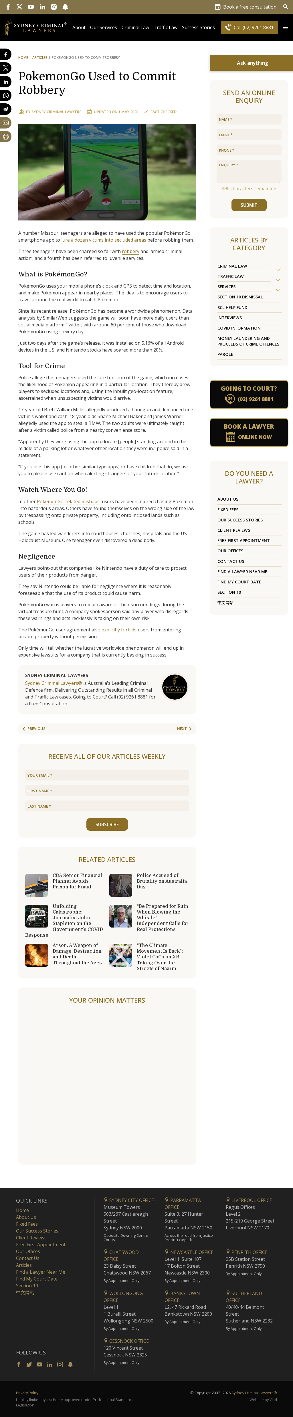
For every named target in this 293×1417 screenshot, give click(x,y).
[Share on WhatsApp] (5, 95)
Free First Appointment (243, 540)
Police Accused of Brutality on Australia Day (162, 881)
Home (23, 57)
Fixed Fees (227, 509)
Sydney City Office (131, 1200)
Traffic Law (165, 27)
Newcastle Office (191, 1252)
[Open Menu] (285, 27)
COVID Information (239, 328)
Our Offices (230, 550)
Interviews (229, 317)
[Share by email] (5, 123)
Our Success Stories (240, 520)
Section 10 (229, 592)
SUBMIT (249, 205)
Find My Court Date (239, 582)
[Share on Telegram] (5, 109)
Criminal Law (135, 27)
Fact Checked (164, 112)
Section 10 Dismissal (240, 297)
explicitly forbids (119, 630)
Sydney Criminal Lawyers (56, 111)
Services (226, 286)
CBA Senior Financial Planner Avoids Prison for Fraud (77, 881)
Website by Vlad (263, 1399)
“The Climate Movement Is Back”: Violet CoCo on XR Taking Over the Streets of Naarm (160, 957)
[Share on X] (5, 68)
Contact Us (230, 561)
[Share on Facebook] (5, 54)
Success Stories (198, 27)
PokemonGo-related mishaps (68, 501)
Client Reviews (233, 530)
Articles (39, 57)
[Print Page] (5, 136)
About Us (227, 499)
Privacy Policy (27, 1392)
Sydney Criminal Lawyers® (53, 683)
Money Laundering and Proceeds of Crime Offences (248, 341)
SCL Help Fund (232, 307)
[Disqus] (107, 1084)
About (79, 27)
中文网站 (225, 602)
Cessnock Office (128, 1341)
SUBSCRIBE (107, 824)
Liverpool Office (251, 1200)
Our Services (103, 27)
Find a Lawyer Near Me (242, 571)
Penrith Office (249, 1252)
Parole (225, 354)
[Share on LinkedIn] (5, 81)
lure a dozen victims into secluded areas (103, 240)
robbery (130, 251)
